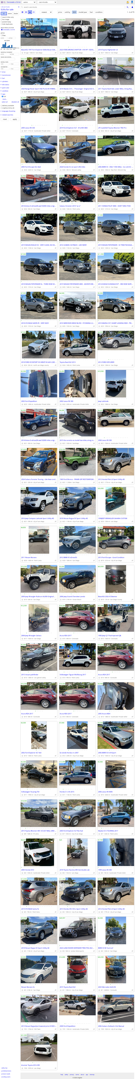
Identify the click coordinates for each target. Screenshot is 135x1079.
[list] (22, 12)
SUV (4, 96)
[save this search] (132, 7)
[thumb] (26, 12)
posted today (6, 22)
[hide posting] (55, 53)
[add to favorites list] (22, 53)
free (4, 35)
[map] (34, 12)
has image (5, 19)
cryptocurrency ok (8, 108)
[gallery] (30, 12)
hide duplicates (7, 24)
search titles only (8, 17)
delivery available (8, 105)
